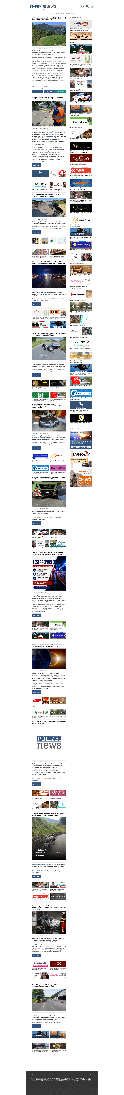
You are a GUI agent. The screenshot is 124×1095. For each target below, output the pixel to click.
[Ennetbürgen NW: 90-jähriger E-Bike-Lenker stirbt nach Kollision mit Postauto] (49, 1000)
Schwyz (70, 13)
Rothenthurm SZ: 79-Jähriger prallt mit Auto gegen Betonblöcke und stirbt (48, 195)
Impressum (34, 1074)
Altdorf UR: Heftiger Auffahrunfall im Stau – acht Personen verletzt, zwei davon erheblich (48, 262)
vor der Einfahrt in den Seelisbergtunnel (49, 944)
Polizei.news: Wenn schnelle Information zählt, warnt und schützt (49, 722)
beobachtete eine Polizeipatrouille (41, 437)
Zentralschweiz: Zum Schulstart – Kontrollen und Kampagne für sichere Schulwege (48, 98)
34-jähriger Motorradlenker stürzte (44, 864)
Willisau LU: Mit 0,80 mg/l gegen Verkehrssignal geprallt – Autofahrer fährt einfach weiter (47, 405)
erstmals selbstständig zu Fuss (49, 136)
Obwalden (52, 13)
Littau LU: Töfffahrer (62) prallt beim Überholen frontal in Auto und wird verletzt (49, 334)
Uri (73, 13)
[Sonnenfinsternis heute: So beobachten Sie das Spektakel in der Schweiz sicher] (49, 659)
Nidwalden (58, 13)
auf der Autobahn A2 (46, 294)
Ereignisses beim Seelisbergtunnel (49, 298)
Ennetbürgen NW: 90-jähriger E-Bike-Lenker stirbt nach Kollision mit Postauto (48, 985)
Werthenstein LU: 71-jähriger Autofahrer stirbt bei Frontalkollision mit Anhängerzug (48, 478)
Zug (66, 13)
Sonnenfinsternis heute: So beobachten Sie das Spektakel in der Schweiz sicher (48, 645)
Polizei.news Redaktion (43, 48)
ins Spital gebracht (53, 228)
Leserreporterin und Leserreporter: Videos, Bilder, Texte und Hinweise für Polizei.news (47, 553)
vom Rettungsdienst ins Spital (42, 371)
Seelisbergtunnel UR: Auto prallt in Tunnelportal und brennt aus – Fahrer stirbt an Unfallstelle (49, 907)
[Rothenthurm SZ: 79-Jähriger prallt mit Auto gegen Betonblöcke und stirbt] (49, 207)
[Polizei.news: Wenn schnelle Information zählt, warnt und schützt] (49, 742)
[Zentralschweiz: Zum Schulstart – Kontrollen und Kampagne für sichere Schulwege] (49, 114)
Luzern (63, 13)
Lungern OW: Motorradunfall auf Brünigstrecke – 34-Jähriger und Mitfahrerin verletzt (49, 814)
